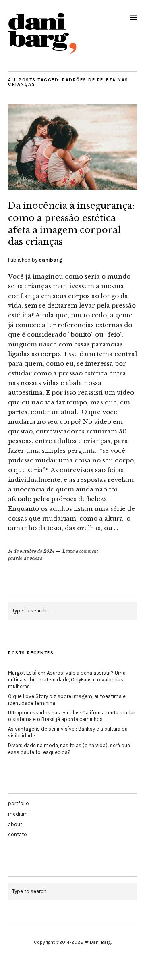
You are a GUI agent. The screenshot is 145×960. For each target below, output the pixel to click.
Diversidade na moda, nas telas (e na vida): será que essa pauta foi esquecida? (69, 748)
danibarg (50, 260)
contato (17, 834)
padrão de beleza (25, 558)
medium (18, 814)
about (15, 824)
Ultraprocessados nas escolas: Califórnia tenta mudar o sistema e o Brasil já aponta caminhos (71, 716)
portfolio (18, 803)
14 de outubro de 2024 (31, 551)
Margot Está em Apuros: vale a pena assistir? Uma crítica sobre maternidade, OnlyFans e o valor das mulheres (67, 679)
